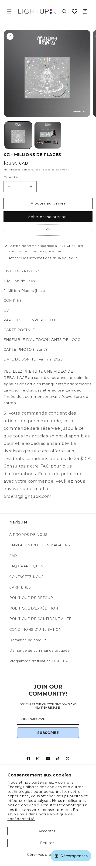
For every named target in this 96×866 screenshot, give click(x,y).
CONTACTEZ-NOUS (26, 577)
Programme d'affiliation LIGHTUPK (40, 661)
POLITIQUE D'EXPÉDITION (33, 608)
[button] (9, 11)
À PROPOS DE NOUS (28, 535)
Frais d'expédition (15, 169)
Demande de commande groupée (39, 650)
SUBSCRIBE (48, 732)
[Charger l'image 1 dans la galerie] (18, 135)
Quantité (10, 177)
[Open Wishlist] (74, 11)
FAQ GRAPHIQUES (26, 566)
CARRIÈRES (20, 587)
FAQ (13, 556)
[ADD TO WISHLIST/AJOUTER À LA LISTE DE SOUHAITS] (48, 230)
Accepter (46, 831)
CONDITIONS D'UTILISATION (35, 629)
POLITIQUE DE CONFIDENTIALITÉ (40, 619)
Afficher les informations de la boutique (43, 258)
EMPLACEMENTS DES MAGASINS (39, 545)
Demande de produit (27, 640)
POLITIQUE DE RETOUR (31, 598)
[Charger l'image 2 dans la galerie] (48, 135)
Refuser (47, 843)
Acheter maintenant (48, 217)
